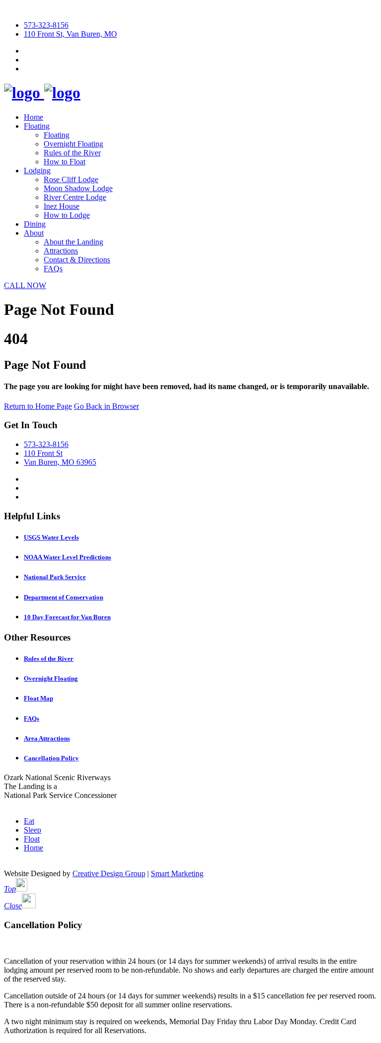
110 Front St (43, 453)
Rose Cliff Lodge (71, 179)
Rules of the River (72, 153)
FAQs (53, 268)
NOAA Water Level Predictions (67, 557)
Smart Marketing (177, 873)
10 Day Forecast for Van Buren (67, 617)
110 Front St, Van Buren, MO (70, 34)
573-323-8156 (46, 25)
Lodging (37, 170)
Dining (35, 224)
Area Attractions (47, 738)
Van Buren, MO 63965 (60, 462)
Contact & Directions (77, 259)
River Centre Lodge (75, 197)
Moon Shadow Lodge (78, 188)
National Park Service (55, 577)
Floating (37, 126)
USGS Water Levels (51, 537)
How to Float (64, 161)
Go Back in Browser (106, 406)
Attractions (61, 251)
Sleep (32, 830)
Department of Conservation (63, 597)
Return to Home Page (38, 406)
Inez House (61, 206)
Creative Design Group (108, 873)
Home (33, 117)
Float (32, 839)
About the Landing (73, 242)
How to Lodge (67, 215)
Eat (29, 821)
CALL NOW (25, 285)
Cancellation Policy (51, 758)
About (34, 233)
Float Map (38, 698)
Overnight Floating (73, 144)
